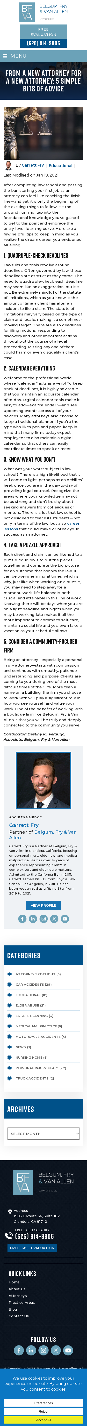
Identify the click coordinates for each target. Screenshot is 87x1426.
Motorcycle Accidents (38, 1037)
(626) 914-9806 (43, 43)
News (21, 1047)
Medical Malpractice (36, 1026)
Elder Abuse (27, 1005)
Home (14, 1282)
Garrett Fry (33, 165)
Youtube (65, 919)
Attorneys (18, 1296)
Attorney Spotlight (36, 974)
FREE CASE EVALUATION (32, 1248)
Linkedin (33, 919)
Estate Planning (32, 1016)
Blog (13, 1309)
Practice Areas (22, 1302)
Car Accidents (30, 984)
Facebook (22, 919)
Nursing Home (29, 1057)
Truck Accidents (32, 1078)
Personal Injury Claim (37, 1068)
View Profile (43, 905)
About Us (17, 1289)
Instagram (43, 919)
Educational (60, 165)
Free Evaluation (43, 32)
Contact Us (19, 1316)
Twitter (54, 919)
